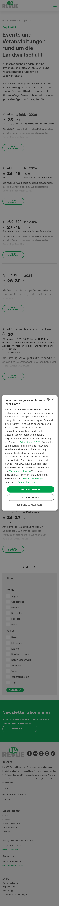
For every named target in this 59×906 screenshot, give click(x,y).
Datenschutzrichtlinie (29, 481)
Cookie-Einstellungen (33, 478)
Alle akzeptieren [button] (30, 489)
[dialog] (29, 453)
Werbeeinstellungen (20, 471)
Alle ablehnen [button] (30, 497)
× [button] (52, 399)
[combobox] (48, 399)
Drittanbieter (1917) (30, 441)
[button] (29, 505)
